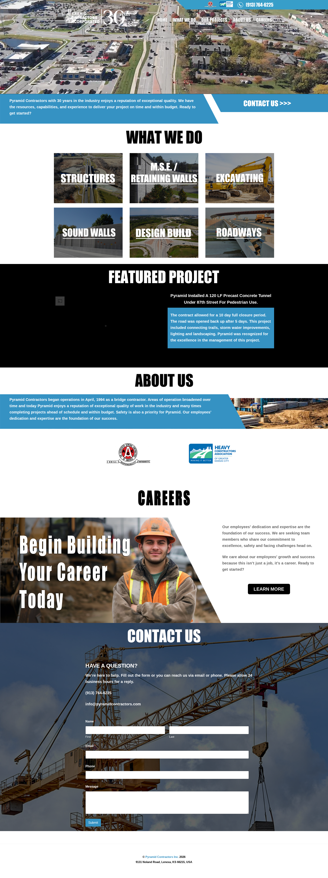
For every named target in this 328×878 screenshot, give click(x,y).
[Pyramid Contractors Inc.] (92, 22)
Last (171, 736)
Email (90, 746)
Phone (90, 766)
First (88, 736)
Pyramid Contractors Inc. (162, 856)
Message (91, 786)
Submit (93, 822)
